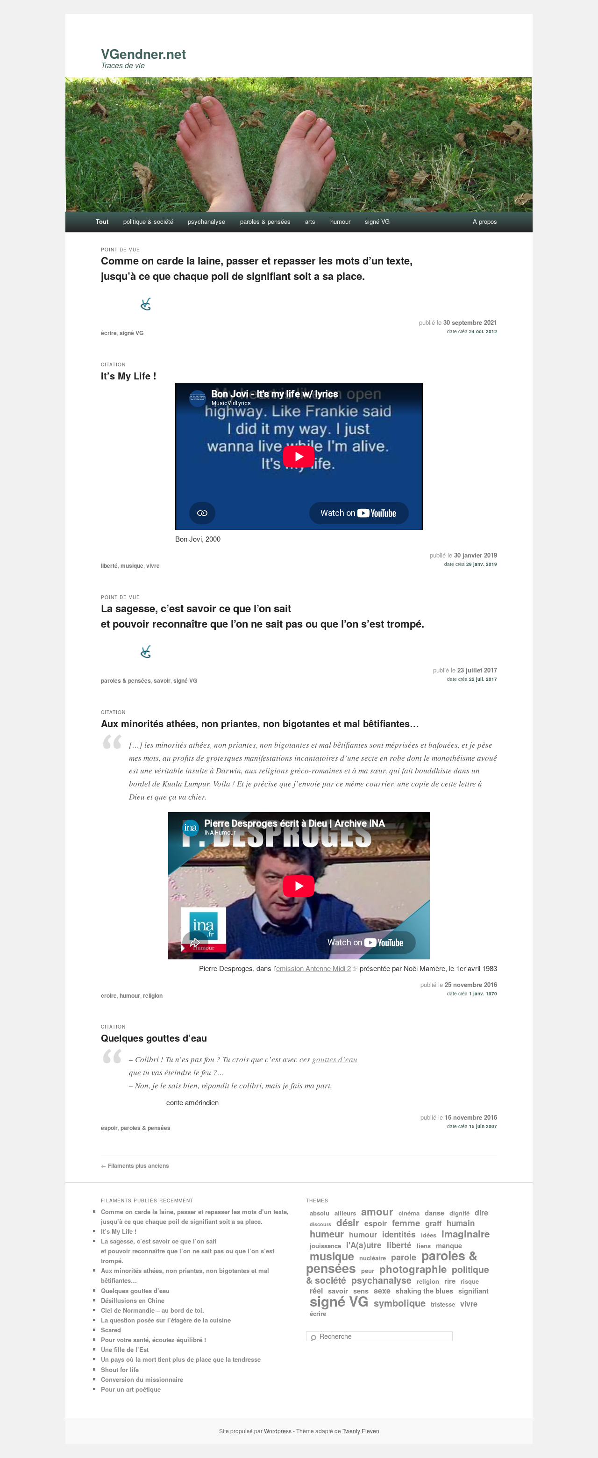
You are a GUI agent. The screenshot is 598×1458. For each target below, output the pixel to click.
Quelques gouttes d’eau (154, 1037)
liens (424, 1245)
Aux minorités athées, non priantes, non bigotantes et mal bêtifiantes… (260, 723)
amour (377, 1211)
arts (310, 221)
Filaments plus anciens (135, 1165)
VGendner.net (143, 53)
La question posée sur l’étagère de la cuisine (166, 1319)
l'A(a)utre (364, 1245)
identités (399, 1234)
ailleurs (345, 1212)
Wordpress (278, 1431)
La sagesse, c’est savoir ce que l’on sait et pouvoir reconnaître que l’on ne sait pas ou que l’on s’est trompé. (262, 615)
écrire (109, 333)
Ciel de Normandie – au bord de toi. (152, 1310)
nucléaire (372, 1257)
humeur (327, 1233)
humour (340, 221)
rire (450, 1281)
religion (153, 995)
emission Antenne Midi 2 (313, 968)
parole (403, 1257)
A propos (485, 221)
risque (470, 1281)
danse (434, 1213)
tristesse (443, 1304)
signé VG (377, 221)
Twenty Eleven (360, 1431)
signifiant (473, 1291)
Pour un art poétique (131, 1389)
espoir (109, 1127)
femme (406, 1222)
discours (320, 1224)
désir (347, 1222)
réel (316, 1290)
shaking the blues (424, 1291)
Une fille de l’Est (125, 1349)
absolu (319, 1212)
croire (109, 995)
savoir (162, 680)
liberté (109, 565)
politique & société (148, 221)
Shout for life (120, 1369)
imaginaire (465, 1233)
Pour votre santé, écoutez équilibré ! (153, 1339)
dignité (459, 1212)
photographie (413, 1268)
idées (428, 1234)
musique (132, 565)
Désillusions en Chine (132, 1300)
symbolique (400, 1302)
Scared (111, 1329)
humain (461, 1223)
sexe (382, 1290)
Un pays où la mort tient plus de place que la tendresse (181, 1359)
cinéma (409, 1212)
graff (433, 1223)
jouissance (325, 1245)
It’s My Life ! (129, 375)
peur (367, 1270)
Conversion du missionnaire (142, 1379)
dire (481, 1212)
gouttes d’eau (334, 1059)
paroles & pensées (265, 221)
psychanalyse (206, 221)
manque (449, 1245)
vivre (153, 565)
